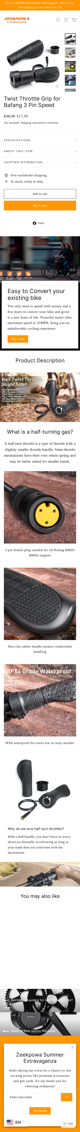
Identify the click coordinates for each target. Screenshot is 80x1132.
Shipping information (23, 162)
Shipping (26, 122)
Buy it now (40, 205)
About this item (18, 151)
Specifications (17, 140)
